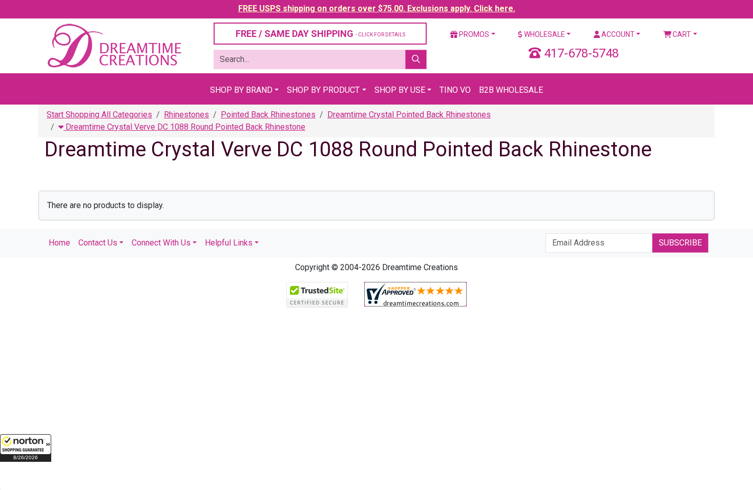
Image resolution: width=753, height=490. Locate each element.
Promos (473, 34)
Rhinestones (186, 114)
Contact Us (97, 243)
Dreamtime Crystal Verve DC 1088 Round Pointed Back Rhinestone (184, 127)
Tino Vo (455, 90)
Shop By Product (323, 90)
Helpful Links (229, 243)
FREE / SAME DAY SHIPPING (320, 33)
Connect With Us (161, 243)
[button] (25, 448)
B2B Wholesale (511, 90)
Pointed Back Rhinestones (268, 114)
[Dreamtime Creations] (114, 45)
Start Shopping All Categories (99, 114)
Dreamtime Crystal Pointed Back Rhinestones (409, 114)
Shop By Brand (241, 90)
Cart (681, 34)
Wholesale (543, 34)
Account (617, 34)
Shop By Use (399, 90)
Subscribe (680, 243)
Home (59, 243)
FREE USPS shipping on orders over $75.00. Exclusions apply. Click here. (376, 8)
